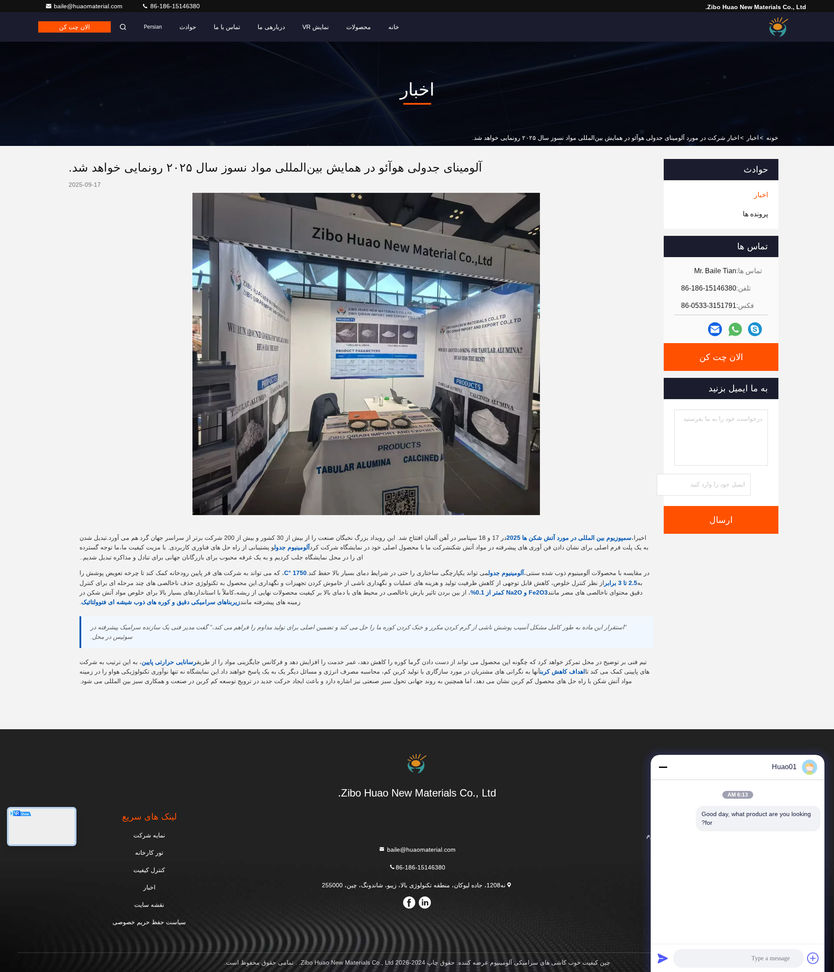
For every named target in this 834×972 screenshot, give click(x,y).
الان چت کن (74, 26)
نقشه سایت (149, 904)
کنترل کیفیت (149, 869)
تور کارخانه (149, 852)
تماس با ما (227, 26)
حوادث (187, 26)
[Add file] (813, 958)
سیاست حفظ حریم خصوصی (149, 922)
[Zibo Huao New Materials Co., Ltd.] (778, 27)
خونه (772, 137)
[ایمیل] (715, 329)
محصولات (358, 26)
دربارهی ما (271, 26)
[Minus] (663, 767)
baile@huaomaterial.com (89, 6)
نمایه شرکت (149, 835)
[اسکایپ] (755, 329)
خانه (393, 26)
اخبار (753, 137)
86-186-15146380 (174, 6)
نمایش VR (315, 26)
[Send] (663, 958)
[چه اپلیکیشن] (735, 329)
